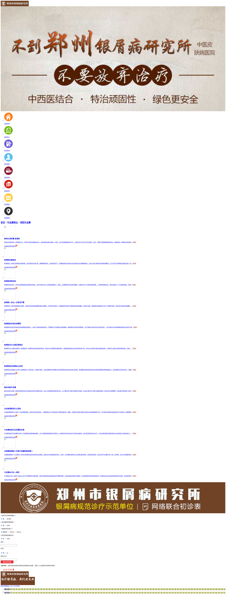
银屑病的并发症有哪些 (12, 323)
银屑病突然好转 (10, 281)
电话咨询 (13, 246)
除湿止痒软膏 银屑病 (12, 238)
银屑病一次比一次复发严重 (14, 302)
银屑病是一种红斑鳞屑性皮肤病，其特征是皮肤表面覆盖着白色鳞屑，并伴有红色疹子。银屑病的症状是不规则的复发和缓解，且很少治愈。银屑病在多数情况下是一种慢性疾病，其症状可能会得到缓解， (67, 306)
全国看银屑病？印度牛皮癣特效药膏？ (18, 451)
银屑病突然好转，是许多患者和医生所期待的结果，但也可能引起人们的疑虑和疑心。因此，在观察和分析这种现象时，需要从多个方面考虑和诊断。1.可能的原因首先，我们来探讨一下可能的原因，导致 (67, 284)
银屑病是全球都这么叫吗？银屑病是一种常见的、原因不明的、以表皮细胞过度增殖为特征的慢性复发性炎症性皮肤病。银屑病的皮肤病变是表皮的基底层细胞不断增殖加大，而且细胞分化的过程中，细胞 (67, 369)
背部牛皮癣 (25, 222)
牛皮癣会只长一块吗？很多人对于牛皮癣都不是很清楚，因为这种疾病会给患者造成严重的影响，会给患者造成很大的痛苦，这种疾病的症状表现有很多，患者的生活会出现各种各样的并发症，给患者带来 (67, 476)
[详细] (134, 242)
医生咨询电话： (10, 586)
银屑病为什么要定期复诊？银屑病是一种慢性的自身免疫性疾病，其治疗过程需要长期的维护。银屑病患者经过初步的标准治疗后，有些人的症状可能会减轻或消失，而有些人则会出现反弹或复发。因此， (67, 348)
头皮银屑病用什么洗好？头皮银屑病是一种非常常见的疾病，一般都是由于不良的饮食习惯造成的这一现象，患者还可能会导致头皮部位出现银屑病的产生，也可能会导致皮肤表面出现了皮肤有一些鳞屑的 (67, 412)
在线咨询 (7, 246)
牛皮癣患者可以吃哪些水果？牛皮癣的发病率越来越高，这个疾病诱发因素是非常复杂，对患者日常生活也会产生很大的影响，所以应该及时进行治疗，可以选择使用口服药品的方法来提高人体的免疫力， (67, 433)
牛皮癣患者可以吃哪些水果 (14, 430)
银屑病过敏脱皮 (10, 260)
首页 (3, 222)
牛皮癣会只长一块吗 (11, 472)
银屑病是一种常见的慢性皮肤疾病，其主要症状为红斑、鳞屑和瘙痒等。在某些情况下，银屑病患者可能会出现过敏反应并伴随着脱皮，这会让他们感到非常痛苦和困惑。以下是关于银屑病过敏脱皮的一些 (67, 263)
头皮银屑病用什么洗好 (12, 408)
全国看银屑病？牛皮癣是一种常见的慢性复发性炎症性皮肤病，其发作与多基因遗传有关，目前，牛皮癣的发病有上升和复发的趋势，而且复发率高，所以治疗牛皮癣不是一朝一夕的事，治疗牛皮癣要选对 (67, 454)
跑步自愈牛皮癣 (10, 387)
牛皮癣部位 (12, 222)
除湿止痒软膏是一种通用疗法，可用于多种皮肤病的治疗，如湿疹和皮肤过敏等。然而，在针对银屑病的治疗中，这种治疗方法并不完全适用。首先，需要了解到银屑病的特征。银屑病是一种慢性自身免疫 (67, 242)
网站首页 (7, 589)
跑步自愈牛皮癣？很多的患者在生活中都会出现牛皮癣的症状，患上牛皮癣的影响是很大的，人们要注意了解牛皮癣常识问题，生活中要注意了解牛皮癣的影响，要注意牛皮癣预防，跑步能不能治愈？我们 (67, 391)
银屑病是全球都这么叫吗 (13, 366)
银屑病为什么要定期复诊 (13, 345)
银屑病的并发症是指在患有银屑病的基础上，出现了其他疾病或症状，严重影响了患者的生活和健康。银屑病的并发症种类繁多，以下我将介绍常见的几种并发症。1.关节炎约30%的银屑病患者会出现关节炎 (68, 327)
